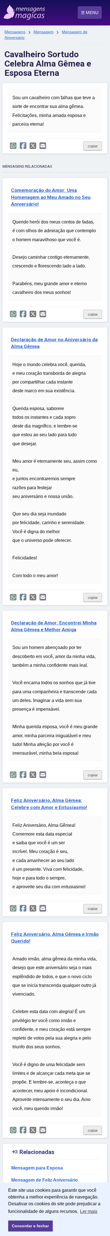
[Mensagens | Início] (9, 10)
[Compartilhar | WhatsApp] (13, 146)
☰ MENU (89, 12)
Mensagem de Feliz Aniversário (44, 1180)
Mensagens (15, 32)
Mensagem (44, 32)
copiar (93, 146)
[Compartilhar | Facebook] (23, 146)
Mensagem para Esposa (37, 1168)
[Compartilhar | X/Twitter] (33, 146)
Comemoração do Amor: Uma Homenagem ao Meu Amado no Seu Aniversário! (51, 197)
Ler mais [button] (88, 1211)
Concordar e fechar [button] (30, 1226)
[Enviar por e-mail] (43, 146)
